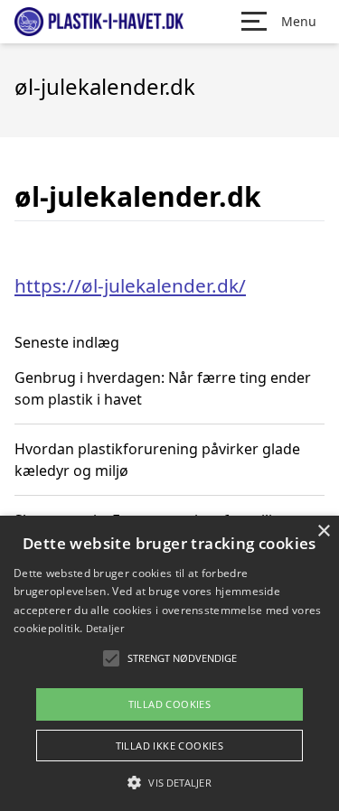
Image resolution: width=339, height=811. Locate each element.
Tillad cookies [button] (170, 704)
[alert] (169, 663)
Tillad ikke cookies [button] (170, 745)
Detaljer (105, 628)
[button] (169, 782)
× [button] (323, 531)
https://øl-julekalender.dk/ (130, 285)
